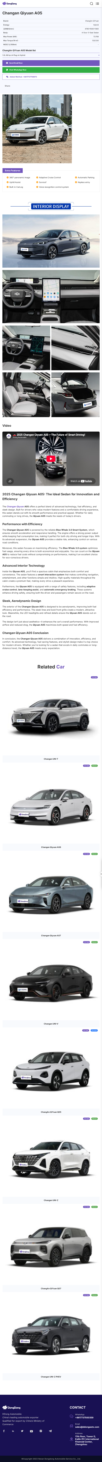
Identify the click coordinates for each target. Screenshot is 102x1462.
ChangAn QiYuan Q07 (51, 1288)
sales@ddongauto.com (87, 1427)
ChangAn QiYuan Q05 (51, 1112)
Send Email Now (14, 63)
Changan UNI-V (51, 1024)
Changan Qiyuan (15, 506)
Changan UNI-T (51, 759)
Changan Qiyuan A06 (51, 847)
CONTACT (78, 1407)
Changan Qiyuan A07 (51, 935)
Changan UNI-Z (51, 1200)
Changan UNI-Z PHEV (51, 1377)
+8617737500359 (84, 1417)
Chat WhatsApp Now (16, 70)
